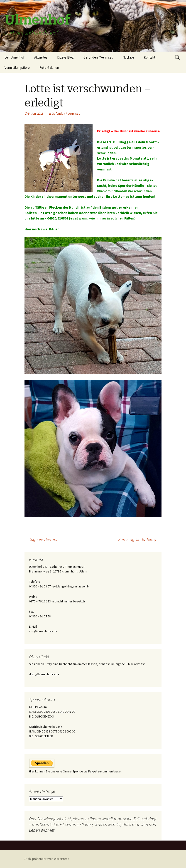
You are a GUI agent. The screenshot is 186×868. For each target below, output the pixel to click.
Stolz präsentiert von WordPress (46, 859)
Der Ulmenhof (14, 57)
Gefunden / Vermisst (98, 57)
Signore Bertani (40, 539)
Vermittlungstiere (17, 67)
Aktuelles (40, 57)
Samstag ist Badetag (140, 539)
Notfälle (128, 57)
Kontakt (149, 57)
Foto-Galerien (49, 67)
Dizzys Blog (65, 57)
